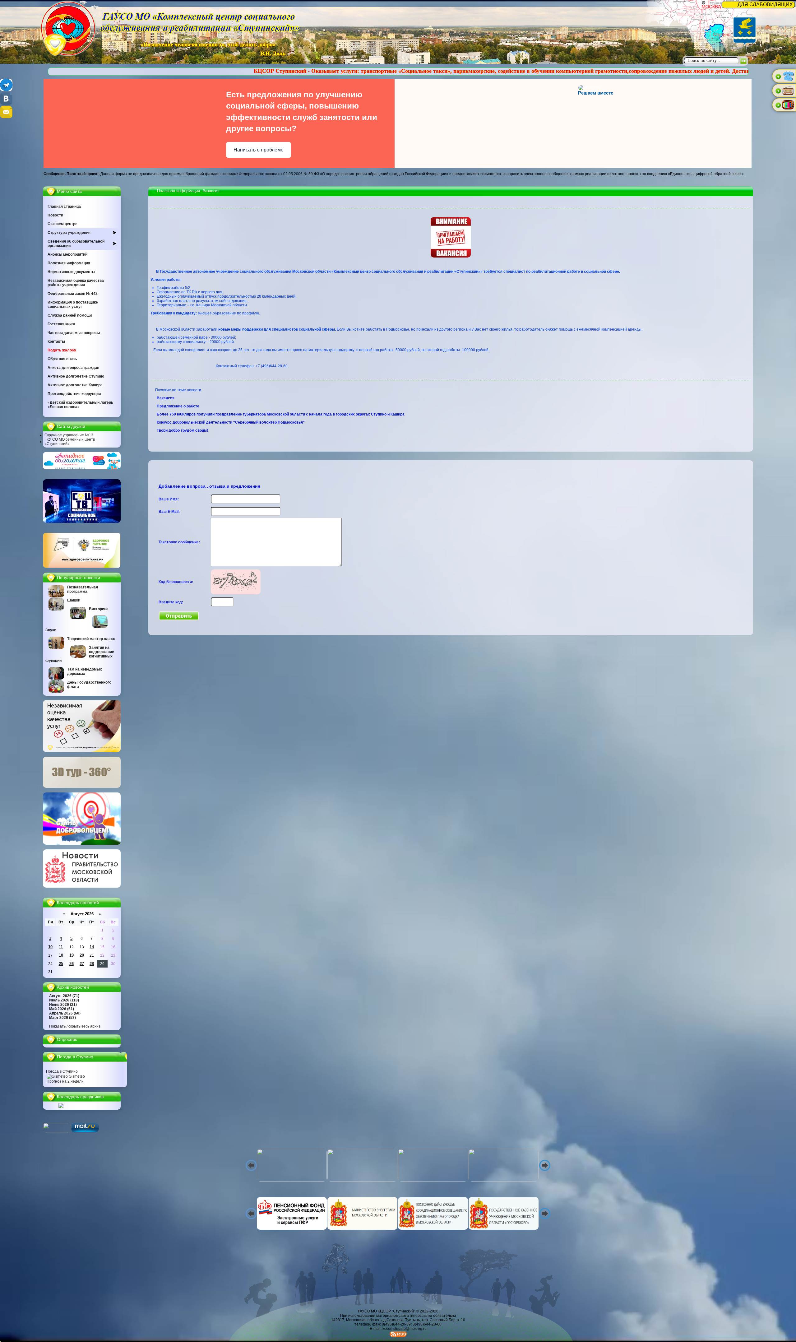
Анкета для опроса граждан (73, 367)
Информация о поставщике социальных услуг (73, 304)
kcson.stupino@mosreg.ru (404, 1328)
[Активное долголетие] (82, 468)
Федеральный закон (73, 293)
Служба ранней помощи (70, 315)
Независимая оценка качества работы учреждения (76, 282)
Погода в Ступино (62, 1071)
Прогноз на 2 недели (65, 1081)
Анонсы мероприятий (67, 254)
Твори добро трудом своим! (183, 430)
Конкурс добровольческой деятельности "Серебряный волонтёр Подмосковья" (231, 422)
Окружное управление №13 (68, 435)
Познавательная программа (82, 589)
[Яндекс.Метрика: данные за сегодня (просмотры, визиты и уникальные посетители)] (56, 1127)
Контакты (56, 341)
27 (82, 963)
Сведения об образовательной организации (76, 243)
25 (61, 963)
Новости (55, 215)
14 (92, 947)
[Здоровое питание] (82, 566)
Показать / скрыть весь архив (74, 1026)
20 (82, 955)
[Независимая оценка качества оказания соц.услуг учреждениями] (82, 751)
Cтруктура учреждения (69, 232)
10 (50, 947)
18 (61, 955)
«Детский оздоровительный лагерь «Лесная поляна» (80, 404)
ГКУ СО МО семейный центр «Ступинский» (69, 441)
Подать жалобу (62, 350)
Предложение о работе (178, 406)
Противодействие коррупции (74, 394)
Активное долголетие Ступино (76, 376)
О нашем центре (62, 224)
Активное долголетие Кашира (75, 385)
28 (92, 963)
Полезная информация (69, 263)
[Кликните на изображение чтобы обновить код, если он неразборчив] (236, 593)
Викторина (99, 609)
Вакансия (166, 398)
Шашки (73, 600)
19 (71, 955)
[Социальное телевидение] (82, 521)
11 (61, 947)
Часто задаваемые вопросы (74, 333)
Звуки (50, 630)
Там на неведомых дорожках (84, 671)
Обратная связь (62, 359)
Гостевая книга (61, 324)
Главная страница (64, 206)
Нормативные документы (71, 272)
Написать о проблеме (259, 149)
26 (71, 963)
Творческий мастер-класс (91, 639)
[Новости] (82, 886)
